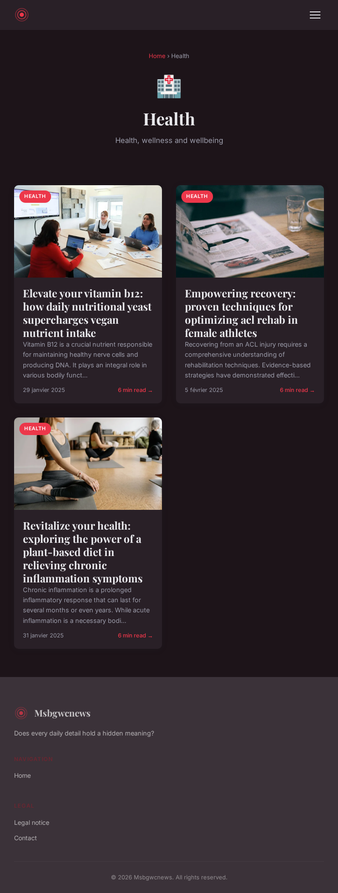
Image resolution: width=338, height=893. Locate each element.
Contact (25, 838)
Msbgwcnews (62, 712)
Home (157, 55)
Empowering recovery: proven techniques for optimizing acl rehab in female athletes (241, 313)
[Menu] (315, 15)
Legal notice (31, 822)
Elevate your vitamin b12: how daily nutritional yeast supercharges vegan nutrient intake (87, 313)
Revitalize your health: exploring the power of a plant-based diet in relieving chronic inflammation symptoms (83, 551)
